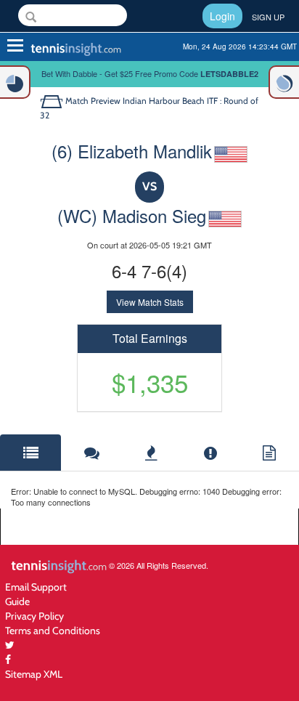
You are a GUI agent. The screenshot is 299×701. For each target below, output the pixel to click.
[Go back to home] (52, 100)
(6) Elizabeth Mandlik (132, 150)
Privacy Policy (34, 615)
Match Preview (92, 100)
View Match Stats (150, 302)
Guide (17, 601)
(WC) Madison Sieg (131, 215)
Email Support (36, 586)
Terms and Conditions (52, 630)
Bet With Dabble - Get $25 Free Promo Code (149, 73)
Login (222, 16)
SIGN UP (268, 17)
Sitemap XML (33, 674)
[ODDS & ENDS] (15, 82)
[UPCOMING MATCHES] (284, 82)
